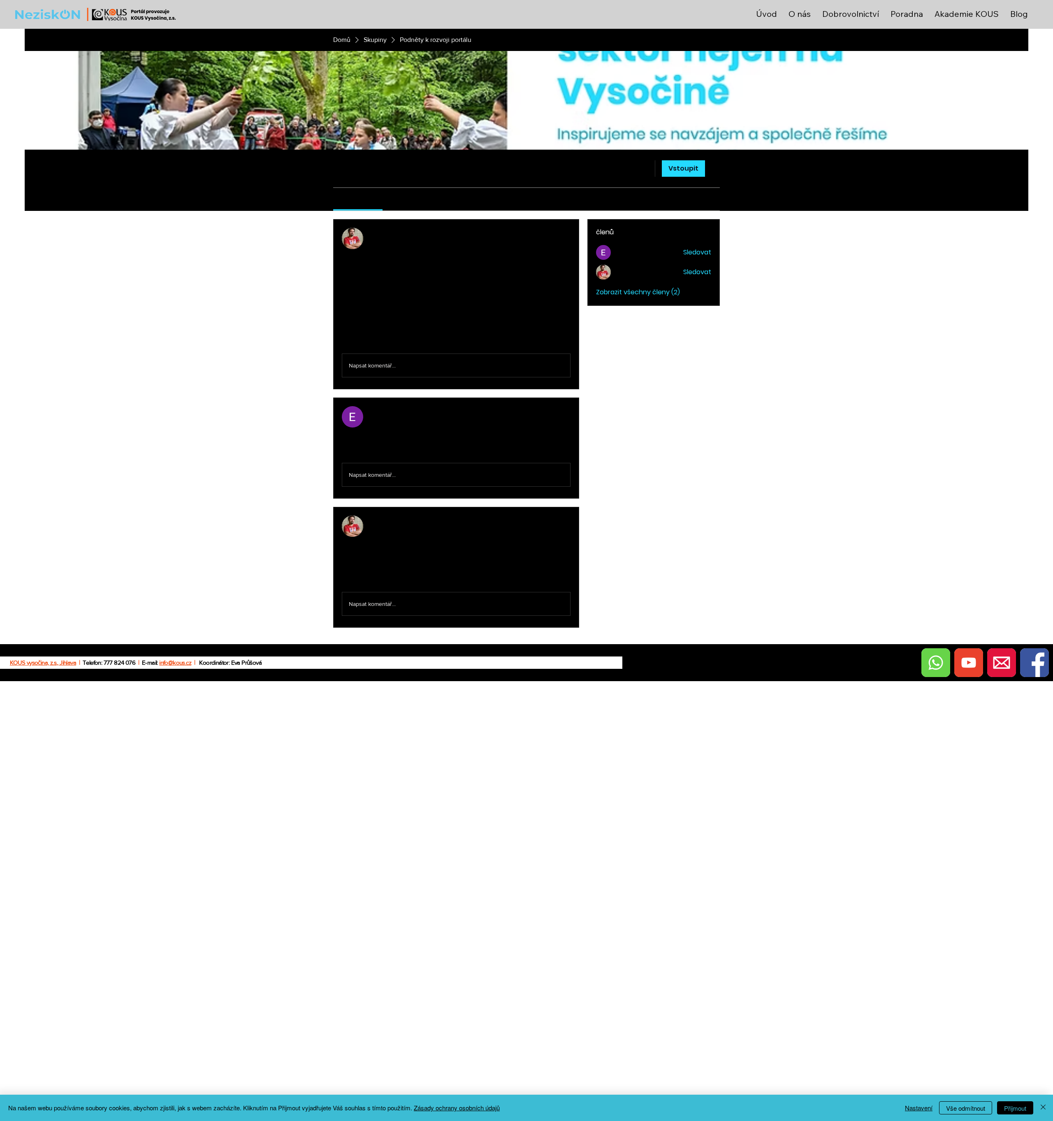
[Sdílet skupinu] (715, 168)
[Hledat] (643, 168)
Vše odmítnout (965, 1108)
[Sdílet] (566, 233)
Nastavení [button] (918, 1107)
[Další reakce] (376, 340)
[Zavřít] (1043, 1107)
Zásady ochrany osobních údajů (457, 1107)
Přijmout (1015, 1108)
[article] (456, 304)
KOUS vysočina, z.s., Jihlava (43, 662)
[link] (358, 199)
